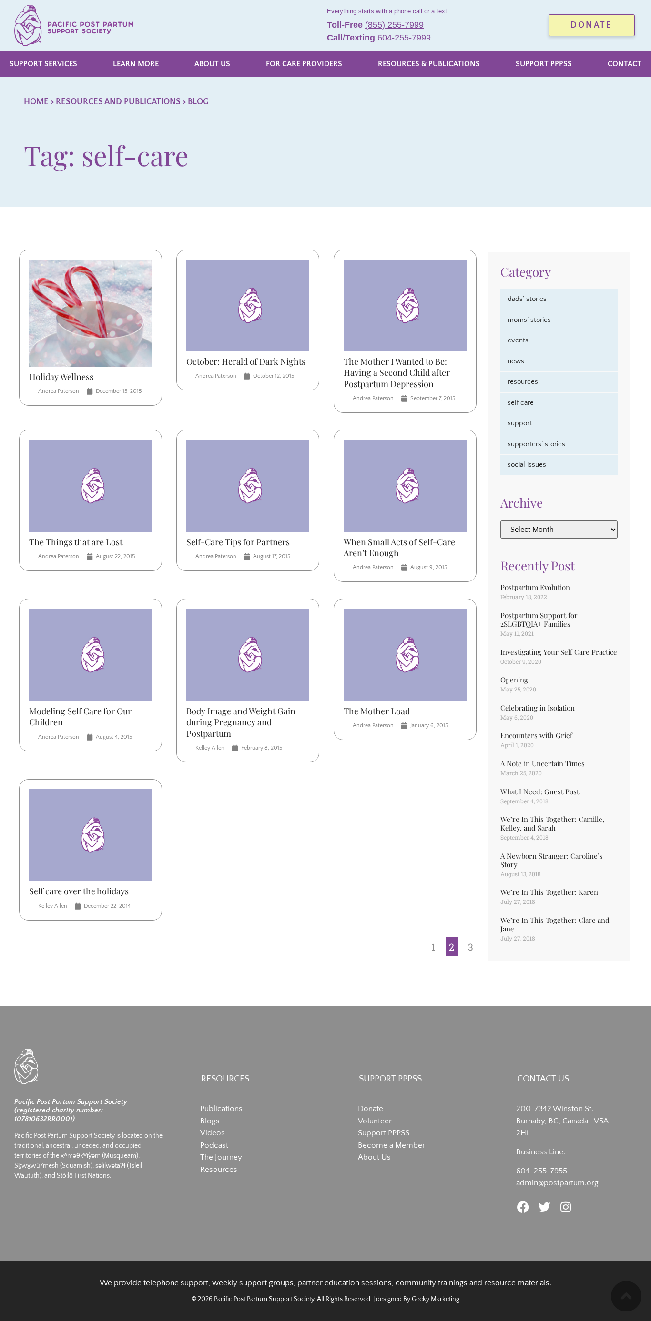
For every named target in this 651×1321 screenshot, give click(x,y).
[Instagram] (566, 1207)
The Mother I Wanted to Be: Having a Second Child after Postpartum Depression (397, 373)
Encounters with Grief (536, 735)
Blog (198, 102)
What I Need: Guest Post (539, 791)
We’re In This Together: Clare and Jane (555, 924)
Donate (370, 1108)
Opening (514, 679)
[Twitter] (544, 1207)
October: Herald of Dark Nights (245, 361)
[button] (43, 64)
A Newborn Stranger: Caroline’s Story (551, 860)
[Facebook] (523, 1207)
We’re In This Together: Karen (549, 892)
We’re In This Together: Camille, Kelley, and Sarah (552, 823)
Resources (218, 1169)
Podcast (214, 1145)
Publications (221, 1108)
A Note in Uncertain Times (542, 763)
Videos (212, 1133)
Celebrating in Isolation (537, 707)
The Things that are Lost (75, 542)
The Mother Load (377, 711)
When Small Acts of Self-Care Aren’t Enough (399, 547)
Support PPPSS (383, 1133)
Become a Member (391, 1145)
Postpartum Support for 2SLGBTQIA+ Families (539, 619)
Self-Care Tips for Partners (238, 542)
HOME (36, 102)
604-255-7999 (404, 37)
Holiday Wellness (61, 376)
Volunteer (375, 1121)
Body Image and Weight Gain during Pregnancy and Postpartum (240, 722)
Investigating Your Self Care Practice (558, 652)
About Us (374, 1157)
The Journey (221, 1157)
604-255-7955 (541, 1171)
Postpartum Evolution (535, 587)
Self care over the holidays (79, 891)
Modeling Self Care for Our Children (80, 716)
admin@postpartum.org (557, 1183)
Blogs (210, 1121)
